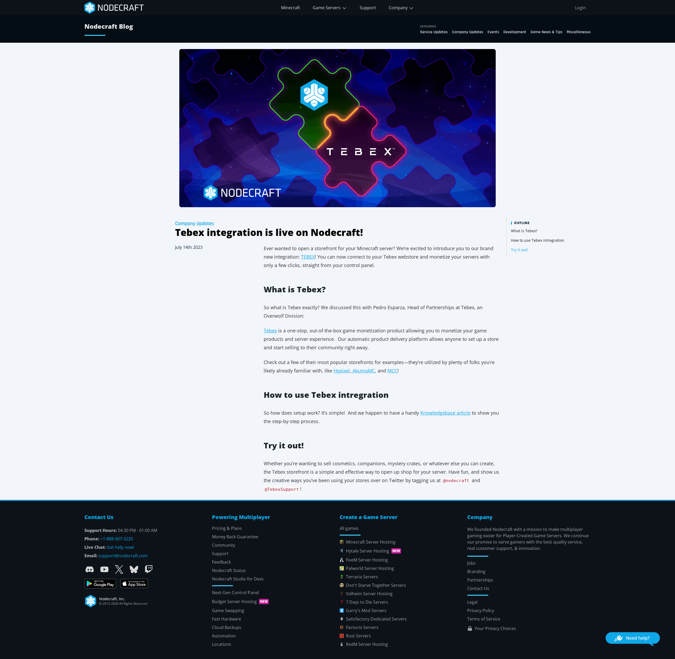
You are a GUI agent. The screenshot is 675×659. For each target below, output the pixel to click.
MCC (392, 370)
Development (514, 32)
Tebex (270, 330)
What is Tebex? (524, 230)
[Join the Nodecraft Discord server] (89, 569)
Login (580, 8)
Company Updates (467, 32)
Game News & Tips (546, 32)
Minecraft (290, 8)
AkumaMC (363, 370)
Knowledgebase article (445, 413)
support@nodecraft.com (123, 556)
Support (368, 8)
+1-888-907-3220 (116, 539)
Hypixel (342, 370)
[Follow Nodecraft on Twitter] (119, 569)
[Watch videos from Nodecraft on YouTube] (104, 569)
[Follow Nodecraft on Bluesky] (134, 569)
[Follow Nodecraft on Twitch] (148, 569)
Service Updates (434, 32)
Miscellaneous (579, 32)
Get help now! (120, 547)
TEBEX (308, 257)
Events (493, 32)
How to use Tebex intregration (537, 240)
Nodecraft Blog (108, 26)
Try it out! (519, 249)
